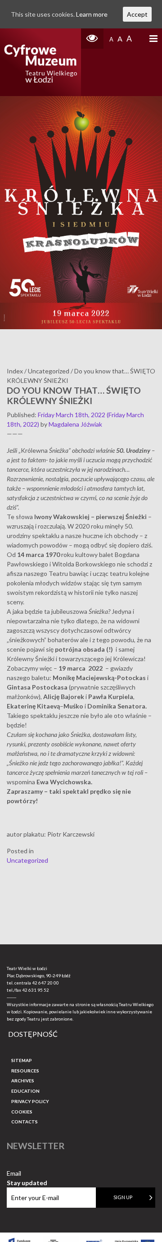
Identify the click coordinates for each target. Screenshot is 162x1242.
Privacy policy (30, 1101)
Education (25, 1091)
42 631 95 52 (35, 990)
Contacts (24, 1121)
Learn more (92, 14)
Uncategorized (27, 860)
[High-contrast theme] (92, 38)
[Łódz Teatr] (40, 62)
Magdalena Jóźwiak (75, 424)
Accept (137, 14)
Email (27, 1173)
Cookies (21, 1111)
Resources (25, 1070)
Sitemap (21, 1060)
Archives (22, 1080)
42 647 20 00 (45, 982)
